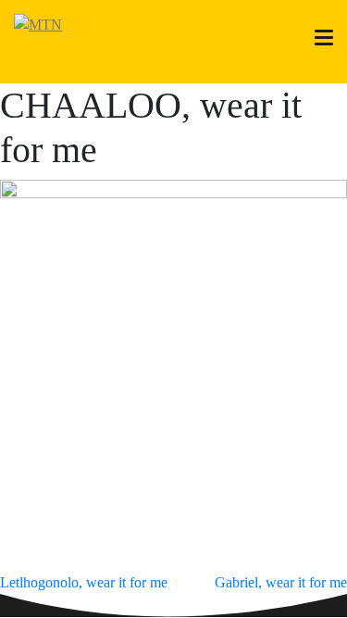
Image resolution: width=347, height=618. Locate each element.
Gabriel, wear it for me (281, 582)
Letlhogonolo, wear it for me (83, 582)
